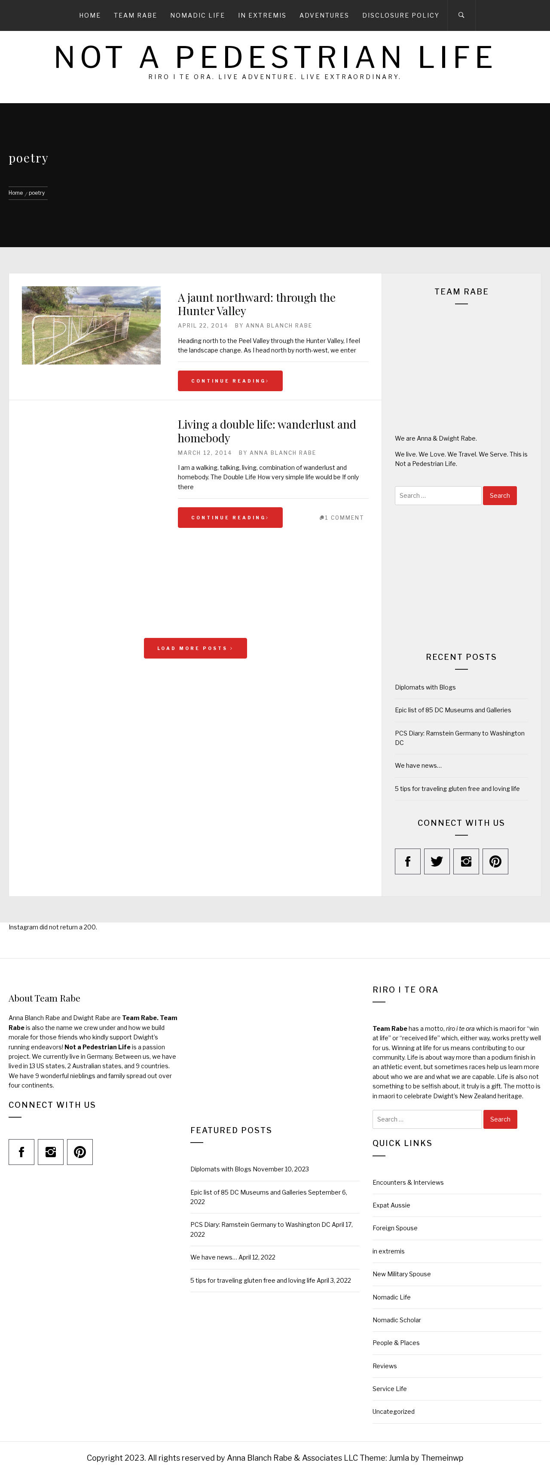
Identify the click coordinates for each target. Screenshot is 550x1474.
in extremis (389, 1251)
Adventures (324, 15)
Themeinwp (442, 1457)
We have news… (418, 765)
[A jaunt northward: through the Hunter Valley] (91, 362)
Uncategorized (394, 1411)
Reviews (385, 1366)
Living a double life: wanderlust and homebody (267, 431)
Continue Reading (228, 380)
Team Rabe (135, 15)
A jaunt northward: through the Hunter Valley (257, 304)
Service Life (390, 1388)
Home (90, 15)
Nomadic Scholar (397, 1320)
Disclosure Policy (401, 15)
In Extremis (262, 15)
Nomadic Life (197, 15)
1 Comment (344, 518)
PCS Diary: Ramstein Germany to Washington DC (260, 1224)
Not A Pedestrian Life (275, 57)
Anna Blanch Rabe (279, 325)
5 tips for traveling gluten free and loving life (457, 788)
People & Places (396, 1342)
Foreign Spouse (395, 1228)
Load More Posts (193, 648)
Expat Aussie (391, 1205)
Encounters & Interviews (408, 1182)
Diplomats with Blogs (425, 687)
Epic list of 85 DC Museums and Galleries (453, 710)
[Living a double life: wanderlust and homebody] (91, 619)
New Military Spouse (402, 1274)
